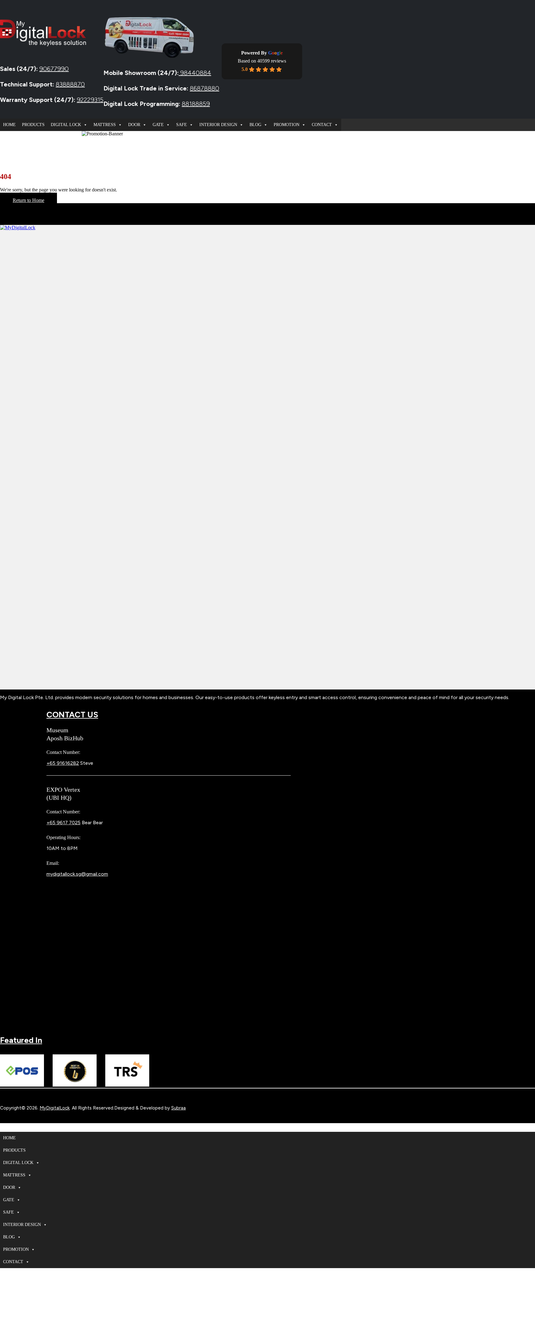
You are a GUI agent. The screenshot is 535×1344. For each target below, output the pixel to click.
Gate (158, 124)
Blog (255, 124)
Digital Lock (66, 124)
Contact (322, 124)
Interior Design (218, 124)
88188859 (196, 103)
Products (33, 124)
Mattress (105, 124)
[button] (3, 1129)
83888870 (70, 84)
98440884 (195, 73)
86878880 (204, 88)
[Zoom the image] (267, 457)
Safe (181, 124)
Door (134, 124)
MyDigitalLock (55, 1108)
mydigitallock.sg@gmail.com (77, 874)
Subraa (178, 1108)
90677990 (54, 68)
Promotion (286, 124)
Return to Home (28, 200)
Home (9, 124)
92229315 (90, 99)
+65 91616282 (62, 763)
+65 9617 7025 (63, 822)
